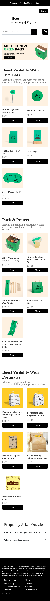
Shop (12, 120)
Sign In (43, 11)
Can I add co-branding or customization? (22, 532)
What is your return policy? (16, 540)
